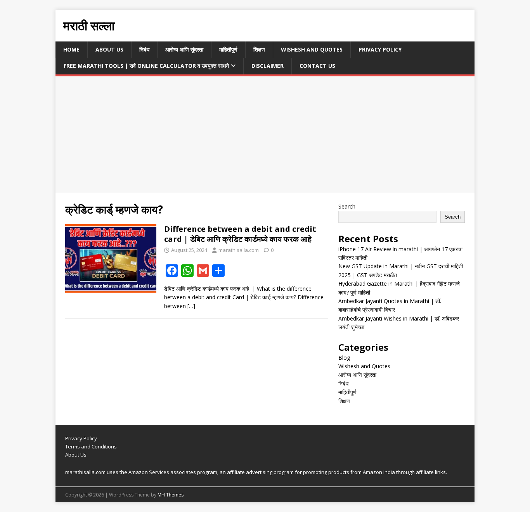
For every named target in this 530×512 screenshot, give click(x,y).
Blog (344, 357)
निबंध (144, 49)
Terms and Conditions (91, 446)
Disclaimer (267, 65)
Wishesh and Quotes (312, 49)
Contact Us (317, 65)
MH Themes (171, 494)
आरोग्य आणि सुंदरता (184, 49)
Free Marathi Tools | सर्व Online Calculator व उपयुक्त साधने (146, 65)
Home (71, 49)
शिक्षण (259, 49)
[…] (191, 306)
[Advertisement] (265, 134)
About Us (109, 49)
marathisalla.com (238, 250)
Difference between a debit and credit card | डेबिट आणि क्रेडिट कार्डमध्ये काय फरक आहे (240, 234)
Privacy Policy (380, 49)
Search (346, 206)
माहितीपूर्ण (228, 49)
